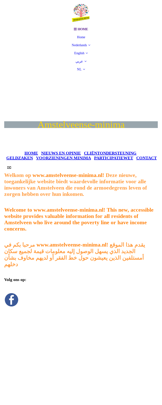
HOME (31, 153)
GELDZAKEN (19, 158)
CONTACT (146, 158)
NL (79, 69)
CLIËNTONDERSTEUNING (110, 153)
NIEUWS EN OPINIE (61, 153)
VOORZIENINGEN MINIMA (63, 158)
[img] (81, 12)
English (79, 53)
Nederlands (79, 45)
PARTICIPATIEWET (113, 158)
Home (81, 37)
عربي (79, 61)
